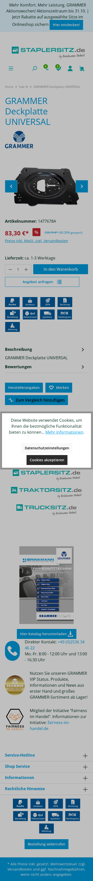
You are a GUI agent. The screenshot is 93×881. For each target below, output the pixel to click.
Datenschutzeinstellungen (47, 448)
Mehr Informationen (64, 432)
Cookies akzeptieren (47, 460)
